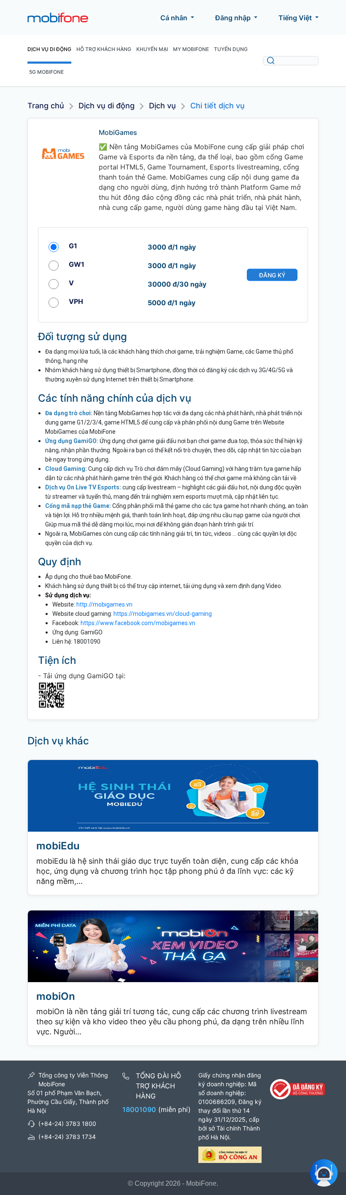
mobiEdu (58, 846)
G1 (73, 246)
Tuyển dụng (231, 49)
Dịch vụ (162, 105)
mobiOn (55, 996)
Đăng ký (272, 274)
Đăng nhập (233, 17)
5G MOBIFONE (46, 72)
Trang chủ (45, 105)
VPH (76, 301)
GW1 (76, 264)
